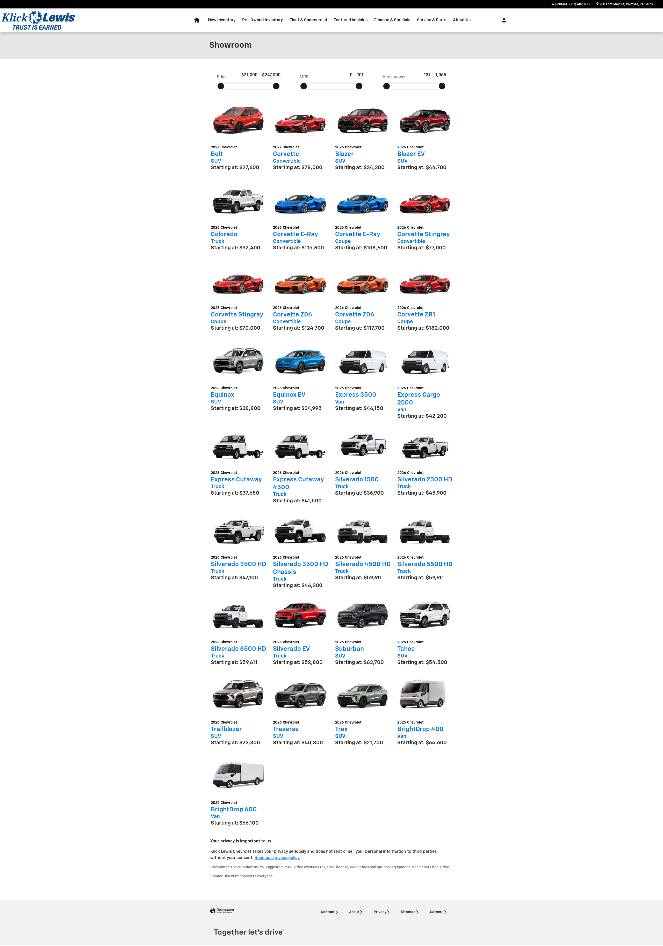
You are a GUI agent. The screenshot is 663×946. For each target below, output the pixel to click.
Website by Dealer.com (222, 911)
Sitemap (408, 912)
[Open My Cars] (502, 20)
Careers (436, 912)
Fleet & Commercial (308, 20)
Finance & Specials (392, 20)
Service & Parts (431, 20)
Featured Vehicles (350, 20)
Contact (328, 912)
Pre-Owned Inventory (262, 20)
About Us (462, 20)
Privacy (380, 912)
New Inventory (221, 20)
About (354, 912)
